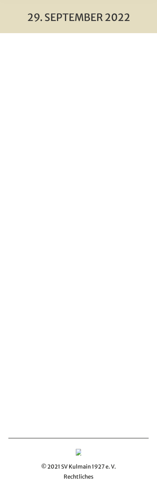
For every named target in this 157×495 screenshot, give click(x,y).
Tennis (44, 245)
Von (79, 245)
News (26, 245)
